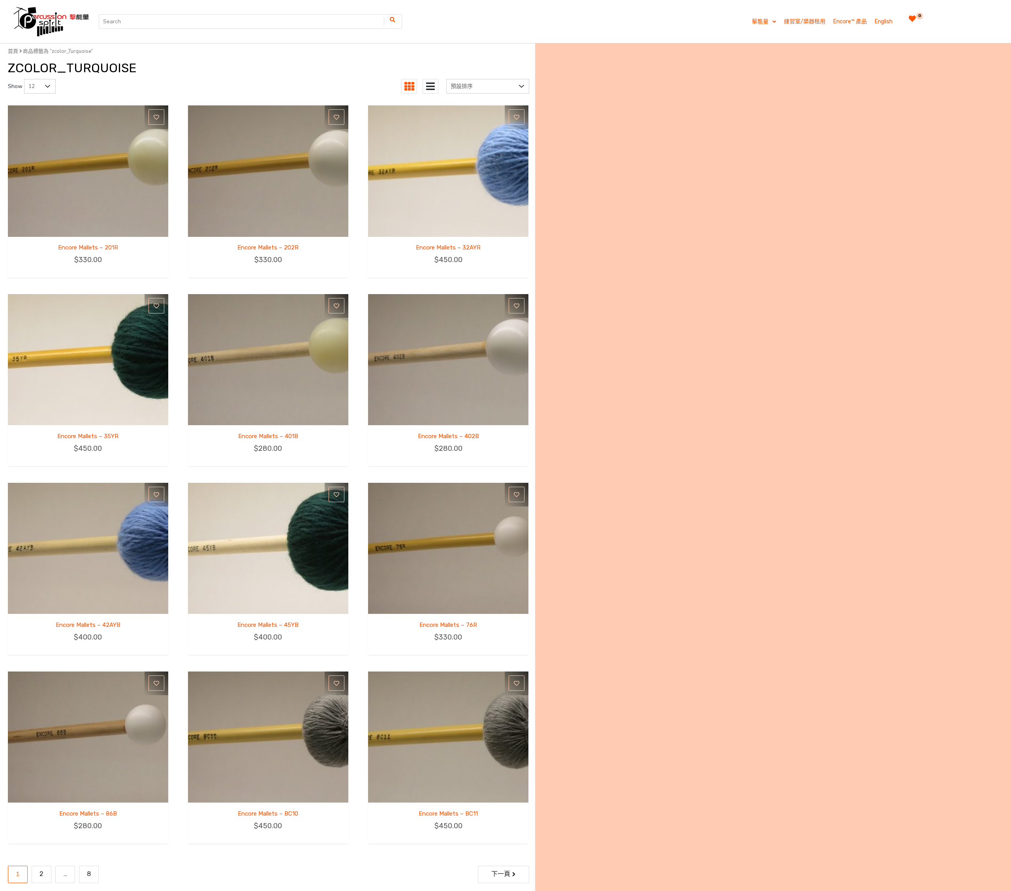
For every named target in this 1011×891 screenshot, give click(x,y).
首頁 (13, 51)
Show (15, 86)
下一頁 (500, 874)
